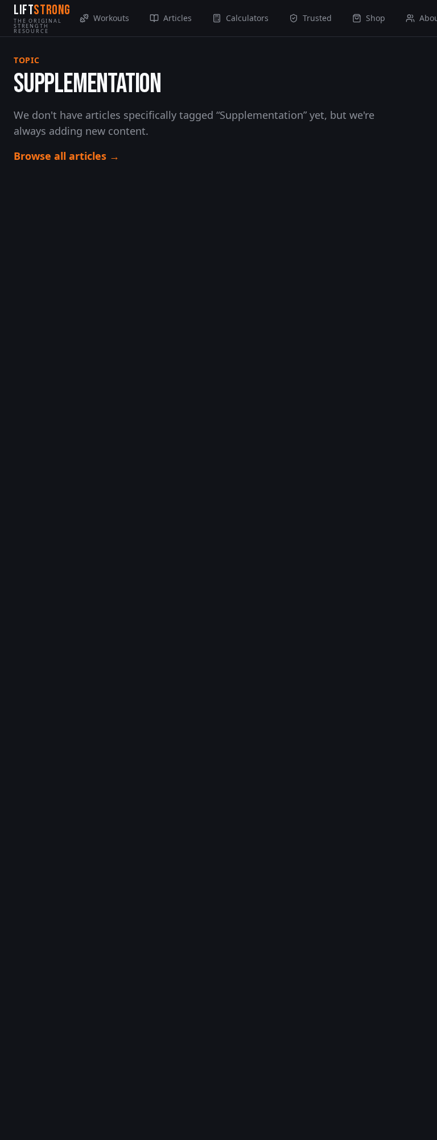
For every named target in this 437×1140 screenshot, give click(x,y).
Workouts (111, 18)
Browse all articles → (66, 156)
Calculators (247, 18)
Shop (375, 18)
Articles (177, 18)
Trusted (317, 18)
